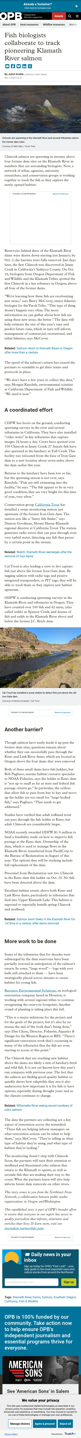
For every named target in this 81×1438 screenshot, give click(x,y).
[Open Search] (69, 16)
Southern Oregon (64, 1297)
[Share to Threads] (30, 66)
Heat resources (29, 24)
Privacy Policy (11, 1434)
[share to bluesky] (18, 66)
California (11, 1301)
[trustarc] (70, 1434)
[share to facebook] (13, 66)
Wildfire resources (54, 24)
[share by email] (7, 66)
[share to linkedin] (24, 66)
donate (59, 16)
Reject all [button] (65, 1423)
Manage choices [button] (20, 1423)
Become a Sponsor (61, 194)
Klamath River (22, 1297)
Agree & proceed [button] (45, 1423)
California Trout (47, 505)
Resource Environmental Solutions (30, 991)
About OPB (9, 24)
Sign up (69, 1282)
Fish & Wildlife (28, 1301)
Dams (36, 1297)
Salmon (47, 1297)
